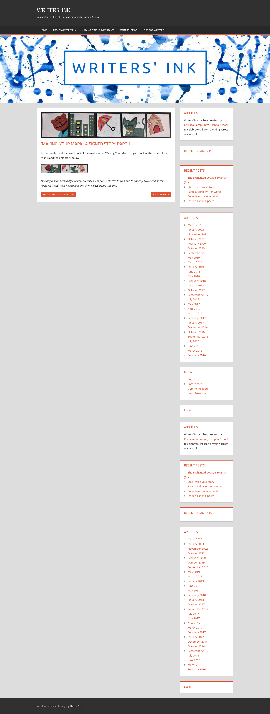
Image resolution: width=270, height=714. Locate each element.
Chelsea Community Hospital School (206, 125)
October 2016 (196, 332)
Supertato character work (203, 196)
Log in (191, 379)
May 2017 (194, 304)
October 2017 (196, 290)
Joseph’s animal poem (201, 201)
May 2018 (194, 276)
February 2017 (197, 318)
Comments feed (198, 388)
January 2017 (196, 322)
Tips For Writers (154, 30)
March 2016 (195, 350)
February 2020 (197, 243)
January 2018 (196, 285)
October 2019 (196, 248)
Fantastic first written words (205, 191)
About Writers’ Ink (64, 30)
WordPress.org (197, 393)
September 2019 (198, 253)
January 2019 (196, 267)
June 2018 (194, 271)
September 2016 (198, 336)
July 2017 (193, 299)
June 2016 (194, 346)
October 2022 (196, 239)
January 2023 (196, 229)
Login (187, 410)
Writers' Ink (53, 10)
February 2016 (197, 355)
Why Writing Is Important (98, 30)
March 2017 (195, 313)
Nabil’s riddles (160, 195)
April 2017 (194, 309)
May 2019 (194, 257)
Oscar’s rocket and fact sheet (59, 195)
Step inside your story (201, 187)
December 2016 (198, 327)
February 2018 (197, 281)
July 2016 (193, 341)
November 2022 (198, 234)
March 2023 (195, 225)
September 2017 (198, 295)
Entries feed (195, 384)
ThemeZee (75, 706)
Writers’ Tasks (129, 30)
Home (43, 30)
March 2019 (195, 262)
